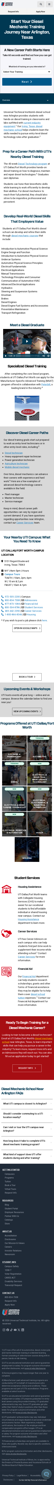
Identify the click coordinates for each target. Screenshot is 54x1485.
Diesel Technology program (32, 163)
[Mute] (43, 356)
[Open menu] (49, 4)
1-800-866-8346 (13, 614)
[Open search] (41, 4)
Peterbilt (45, 384)
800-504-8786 (12, 607)
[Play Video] (5, 356)
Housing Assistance (28, 919)
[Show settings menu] (48, 356)
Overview (6, 100)
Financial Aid (31, 603)
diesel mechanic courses (24, 235)
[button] (27, 1103)
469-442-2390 (12, 611)
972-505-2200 (12, 596)
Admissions (31, 600)
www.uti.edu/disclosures (35, 1368)
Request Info (13, 12)
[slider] (27, 356)
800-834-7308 (12, 600)
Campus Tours (12, 574)
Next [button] (25, 81)
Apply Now (40, 12)
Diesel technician (14, 453)
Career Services (24, 522)
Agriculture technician (16, 463)
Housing (31, 614)
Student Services (34, 607)
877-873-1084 (12, 603)
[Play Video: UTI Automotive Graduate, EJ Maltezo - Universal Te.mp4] (27, 341)
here (44, 620)
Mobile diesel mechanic (17, 467)
